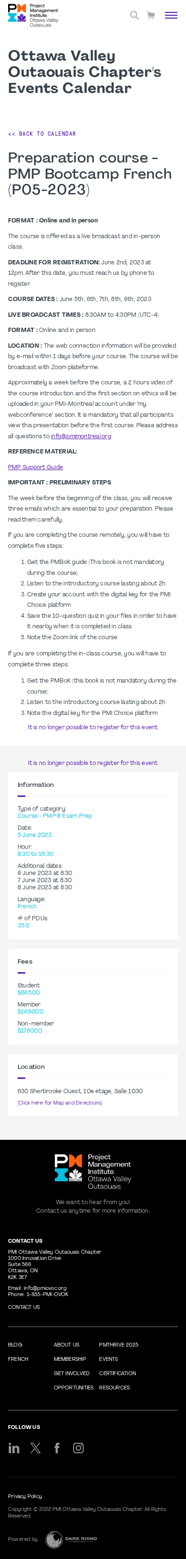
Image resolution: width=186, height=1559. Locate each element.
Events (108, 1359)
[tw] (35, 1448)
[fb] (57, 1448)
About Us (67, 1345)
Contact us (24, 1307)
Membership (70, 1359)
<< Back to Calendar (42, 134)
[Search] (134, 15)
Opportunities (74, 1388)
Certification (117, 1374)
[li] (14, 1448)
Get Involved (72, 1374)
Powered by (23, 1539)
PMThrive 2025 (118, 1345)
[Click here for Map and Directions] (60, 1103)
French (18, 1359)
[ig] (78, 1448)
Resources (114, 1388)
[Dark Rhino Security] (71, 1539)
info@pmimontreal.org (81, 437)
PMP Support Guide (35, 468)
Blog (15, 1345)
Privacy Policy (25, 1496)
